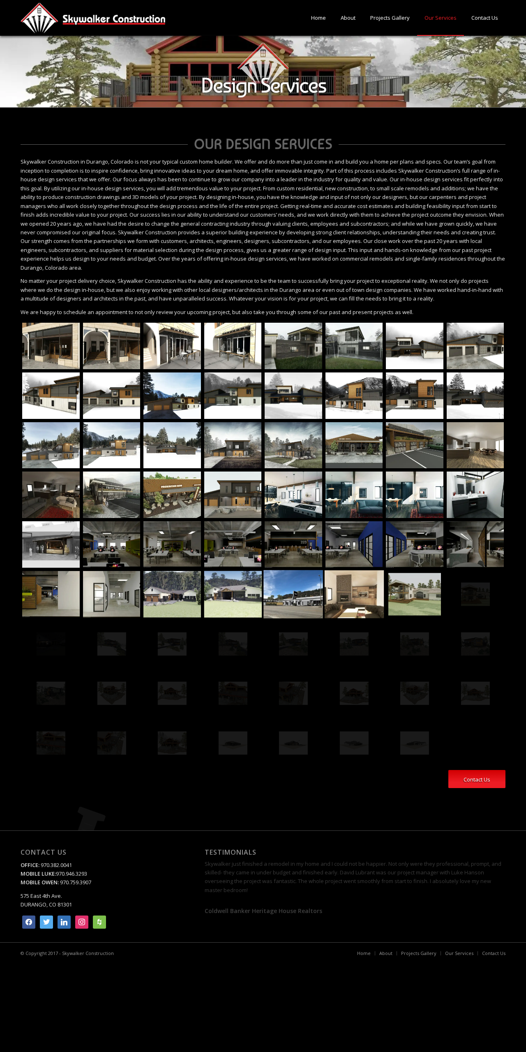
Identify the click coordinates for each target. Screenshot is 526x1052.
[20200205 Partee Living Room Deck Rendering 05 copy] (172, 743)
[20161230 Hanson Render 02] (354, 346)
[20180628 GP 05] (354, 544)
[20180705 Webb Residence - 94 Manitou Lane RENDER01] (172, 594)
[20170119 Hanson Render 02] (51, 396)
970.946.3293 (71, 873)
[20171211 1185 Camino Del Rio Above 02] (172, 495)
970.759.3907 (75, 882)
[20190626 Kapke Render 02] (172, 644)
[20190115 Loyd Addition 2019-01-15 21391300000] (475, 594)
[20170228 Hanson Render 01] (51, 445)
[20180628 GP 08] (51, 594)
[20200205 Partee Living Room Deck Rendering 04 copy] (111, 743)
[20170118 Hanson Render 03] (414, 346)
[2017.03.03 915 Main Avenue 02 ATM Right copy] (51, 346)
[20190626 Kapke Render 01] (111, 644)
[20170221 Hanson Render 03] (475, 396)
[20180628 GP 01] (111, 544)
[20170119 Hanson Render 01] (475, 346)
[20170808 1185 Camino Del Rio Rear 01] (414, 445)
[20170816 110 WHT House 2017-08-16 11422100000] (51, 495)
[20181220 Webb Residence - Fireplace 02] (354, 594)
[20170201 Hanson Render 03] (293, 396)
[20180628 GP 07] (475, 544)
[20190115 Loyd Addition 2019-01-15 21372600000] (414, 594)
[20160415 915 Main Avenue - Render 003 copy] (172, 346)
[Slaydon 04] (414, 743)
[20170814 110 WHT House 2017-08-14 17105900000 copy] (475, 445)
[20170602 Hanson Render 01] (293, 445)
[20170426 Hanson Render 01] (233, 445)
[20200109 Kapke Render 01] (233, 644)
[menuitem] (318, 17)
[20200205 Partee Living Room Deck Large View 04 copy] (293, 693)
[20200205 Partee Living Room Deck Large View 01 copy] (111, 693)
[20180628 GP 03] (233, 544)
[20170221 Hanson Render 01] (354, 396)
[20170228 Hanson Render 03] (172, 445)
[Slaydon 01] (233, 743)
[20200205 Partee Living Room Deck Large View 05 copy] (354, 693)
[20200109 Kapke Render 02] (293, 644)
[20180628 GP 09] (111, 594)
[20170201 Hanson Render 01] (172, 396)
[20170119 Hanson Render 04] (111, 396)
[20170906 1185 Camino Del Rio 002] (111, 495)
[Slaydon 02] (293, 743)
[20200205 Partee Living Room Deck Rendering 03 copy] (51, 743)
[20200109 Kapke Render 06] (51, 693)
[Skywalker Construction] (93, 17)
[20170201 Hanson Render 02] (233, 396)
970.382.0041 (55, 865)
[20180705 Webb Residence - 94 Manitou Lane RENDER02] (233, 594)
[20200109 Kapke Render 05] (475, 644)
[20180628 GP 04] (293, 544)
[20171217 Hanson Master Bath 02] (475, 495)
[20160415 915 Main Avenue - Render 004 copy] (233, 346)
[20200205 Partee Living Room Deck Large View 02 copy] (172, 693)
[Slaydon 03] (354, 743)
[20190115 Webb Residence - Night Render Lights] (51, 644)
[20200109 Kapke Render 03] (354, 644)
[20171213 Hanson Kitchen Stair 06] (293, 495)
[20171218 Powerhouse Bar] (51, 544)
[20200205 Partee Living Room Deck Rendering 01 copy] (414, 693)
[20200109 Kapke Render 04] (414, 644)
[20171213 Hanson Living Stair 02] (354, 495)
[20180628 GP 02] (172, 544)
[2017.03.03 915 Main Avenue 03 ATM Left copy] (111, 346)
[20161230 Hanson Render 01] (293, 346)
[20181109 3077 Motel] (293, 594)
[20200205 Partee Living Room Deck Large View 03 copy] (233, 693)
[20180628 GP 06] (414, 544)
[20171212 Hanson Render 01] (233, 495)
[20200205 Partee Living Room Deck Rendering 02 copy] (475, 693)
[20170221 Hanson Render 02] (414, 396)
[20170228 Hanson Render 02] (111, 445)
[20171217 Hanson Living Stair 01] (414, 495)
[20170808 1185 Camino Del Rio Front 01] (354, 445)
